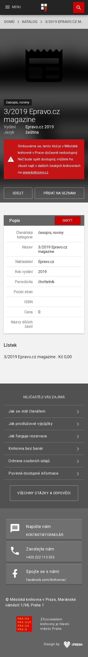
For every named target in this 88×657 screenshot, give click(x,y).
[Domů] (44, 8)
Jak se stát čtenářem (26, 411)
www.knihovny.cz (35, 172)
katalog (30, 22)
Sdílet (18, 193)
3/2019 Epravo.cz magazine (64, 22)
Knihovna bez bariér (25, 448)
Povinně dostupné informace (33, 473)
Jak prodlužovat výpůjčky (30, 423)
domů (9, 22)
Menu (13, 7)
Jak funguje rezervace (27, 436)
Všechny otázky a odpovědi (44, 493)
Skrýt (67, 220)
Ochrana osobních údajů (29, 461)
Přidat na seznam (60, 193)
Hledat (77, 7)
